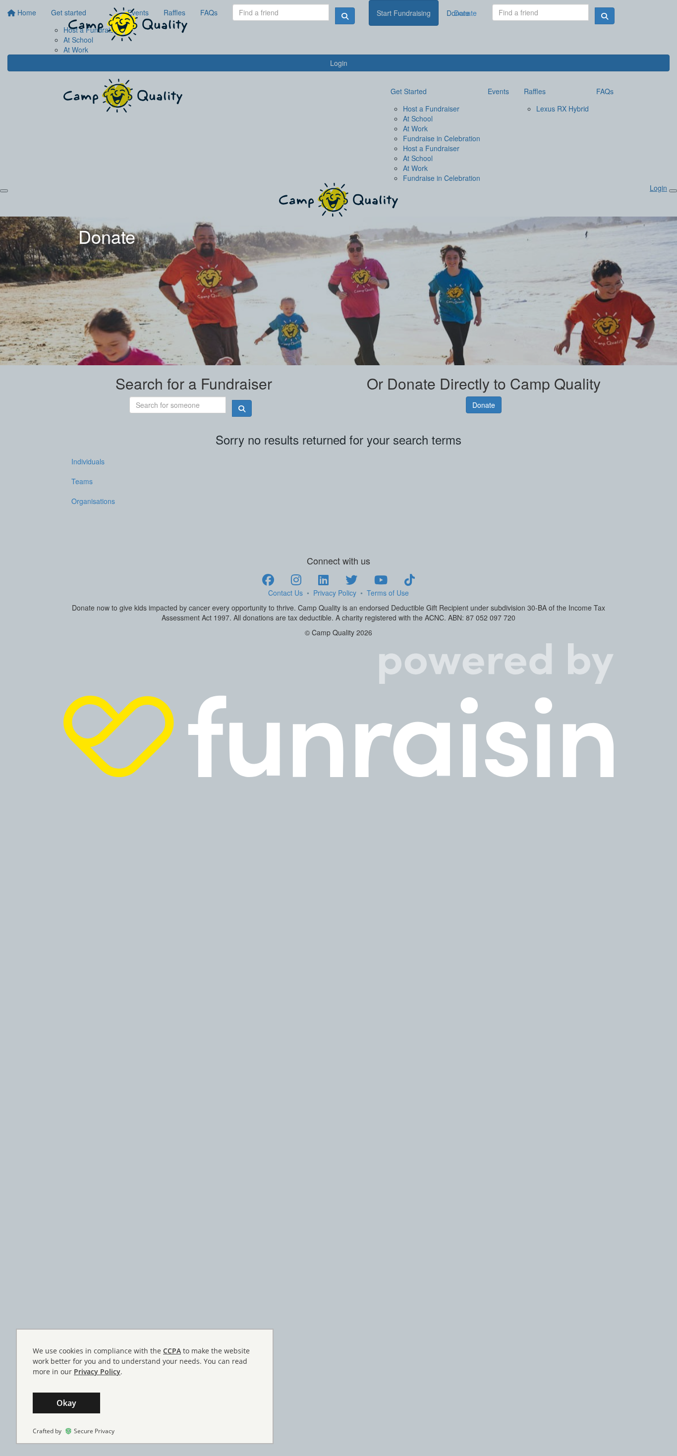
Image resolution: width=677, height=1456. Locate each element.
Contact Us (285, 593)
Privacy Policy (334, 593)
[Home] (128, 24)
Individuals (88, 461)
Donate (465, 13)
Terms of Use (388, 593)
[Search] (605, 15)
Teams (82, 481)
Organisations (93, 501)
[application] (145, 1386)
